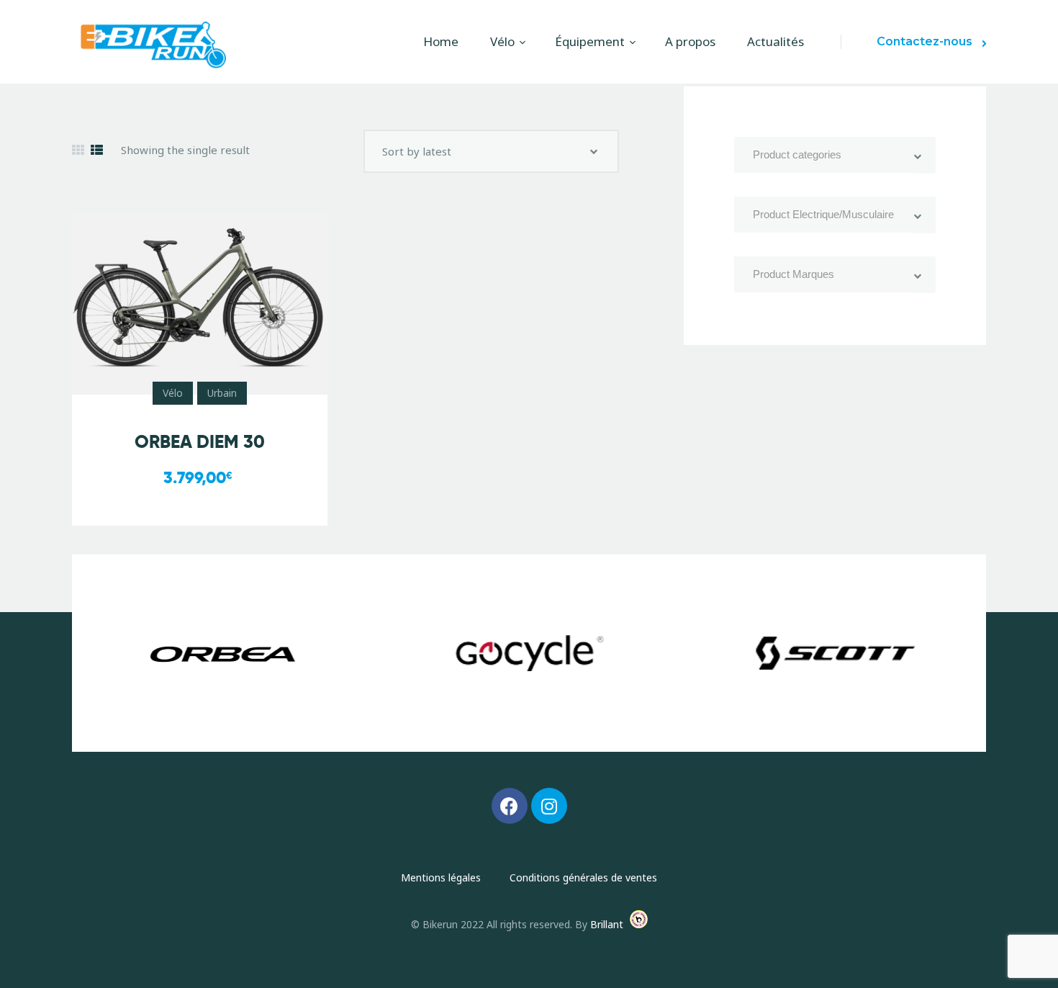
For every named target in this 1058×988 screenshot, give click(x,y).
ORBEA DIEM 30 (200, 442)
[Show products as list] (97, 150)
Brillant (606, 924)
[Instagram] (549, 806)
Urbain (222, 393)
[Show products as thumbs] (78, 150)
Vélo (173, 393)
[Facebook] (510, 806)
